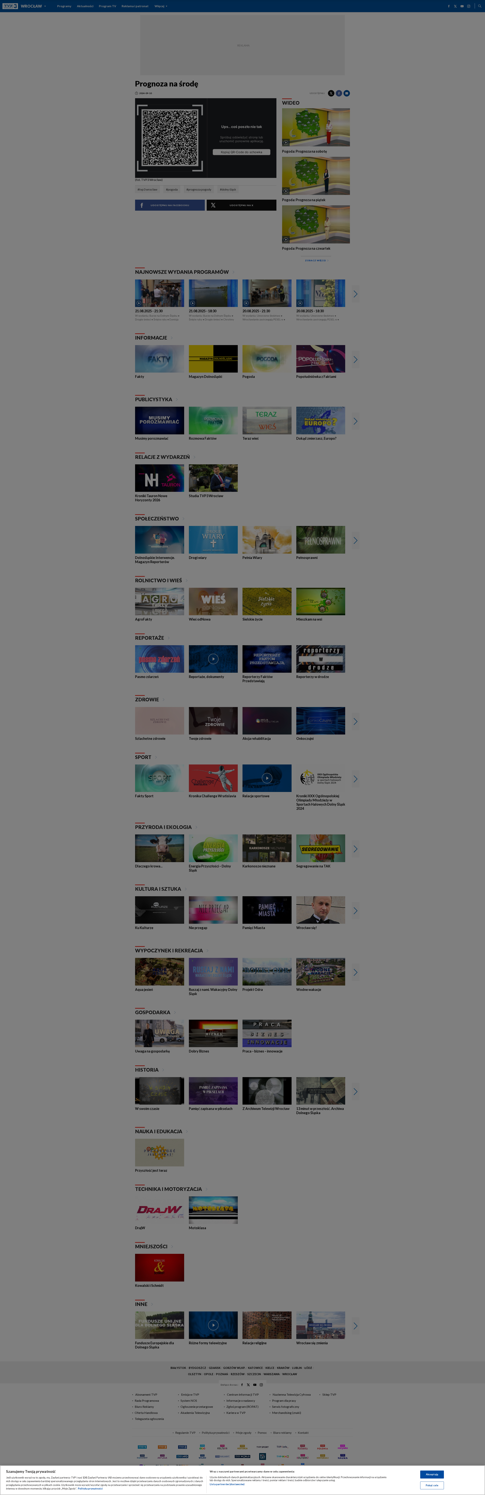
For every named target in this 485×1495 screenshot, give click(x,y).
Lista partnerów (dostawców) (227, 1484)
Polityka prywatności (90, 1488)
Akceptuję (432, 1474)
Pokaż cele (432, 1485)
